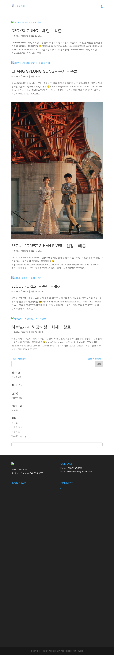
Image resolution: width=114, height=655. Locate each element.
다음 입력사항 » (95, 359)
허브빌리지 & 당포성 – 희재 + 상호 (41, 326)
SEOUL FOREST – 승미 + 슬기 (36, 286)
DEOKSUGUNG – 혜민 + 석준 (36, 30)
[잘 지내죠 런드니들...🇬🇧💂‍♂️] (47, 560)
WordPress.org (18, 436)
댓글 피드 (15, 431)
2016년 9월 (16, 398)
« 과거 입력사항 (18, 359)
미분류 (14, 410)
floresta (24, 35)
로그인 (14, 422)
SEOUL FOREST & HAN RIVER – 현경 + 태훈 (48, 245)
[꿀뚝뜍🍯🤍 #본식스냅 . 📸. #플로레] (17, 558)
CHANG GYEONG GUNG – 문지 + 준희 (44, 71)
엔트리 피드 (16, 427)
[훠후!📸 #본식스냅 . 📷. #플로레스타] (17, 600)
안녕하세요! (16, 377)
